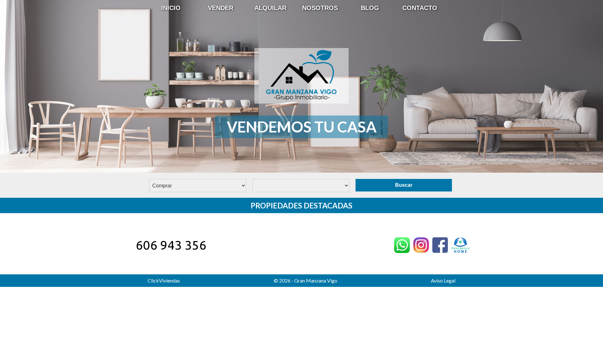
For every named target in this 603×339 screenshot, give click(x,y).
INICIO (171, 7)
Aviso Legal (443, 280)
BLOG (370, 7)
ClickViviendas (164, 280)
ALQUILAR (270, 7)
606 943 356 (171, 245)
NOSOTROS (320, 7)
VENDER (220, 7)
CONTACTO (419, 7)
